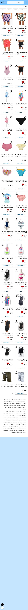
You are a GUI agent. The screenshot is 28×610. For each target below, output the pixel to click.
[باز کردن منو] (26, 2)
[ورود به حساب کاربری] (5, 2)
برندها (16, 9)
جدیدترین (22, 9)
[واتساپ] (2, 607)
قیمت (10, 9)
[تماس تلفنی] (2, 604)
